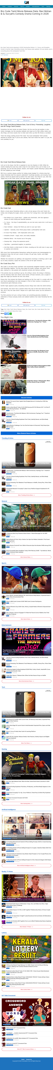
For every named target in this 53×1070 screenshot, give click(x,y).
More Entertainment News (25, 681)
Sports (22, 6)
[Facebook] (5, 314)
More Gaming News (26, 803)
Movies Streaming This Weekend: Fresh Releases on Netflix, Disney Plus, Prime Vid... (38, 352)
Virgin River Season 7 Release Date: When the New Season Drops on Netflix (38, 381)
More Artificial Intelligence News (25, 865)
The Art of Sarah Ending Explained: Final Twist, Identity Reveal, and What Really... (38, 336)
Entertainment (35, 6)
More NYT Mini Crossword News (25, 1049)
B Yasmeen (5, 55)
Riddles (28, 6)
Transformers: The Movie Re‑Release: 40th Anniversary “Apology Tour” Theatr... (39, 321)
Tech (43, 6)
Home (3, 6)
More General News (26, 557)
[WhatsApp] (11, 314)
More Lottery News (26, 989)
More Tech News (25, 743)
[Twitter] (8, 314)
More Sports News (25, 619)
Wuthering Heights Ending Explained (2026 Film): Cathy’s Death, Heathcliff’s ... (39, 366)
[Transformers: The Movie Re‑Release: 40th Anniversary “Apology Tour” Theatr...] (13, 333)
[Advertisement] (26, 26)
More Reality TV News (25, 926)
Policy (22, 1059)
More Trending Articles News (25, 495)
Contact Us (29, 1059)
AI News (10, 6)
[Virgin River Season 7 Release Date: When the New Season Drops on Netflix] (13, 393)
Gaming (48, 6)
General (16, 6)
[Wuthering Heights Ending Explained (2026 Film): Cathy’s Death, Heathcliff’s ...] (13, 378)
